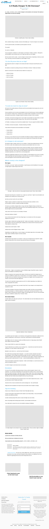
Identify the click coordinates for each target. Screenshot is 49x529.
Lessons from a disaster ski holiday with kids (13, 435)
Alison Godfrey (25, 8)
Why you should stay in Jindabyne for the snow (14, 438)
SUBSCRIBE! (24, 511)
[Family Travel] (6, 2)
